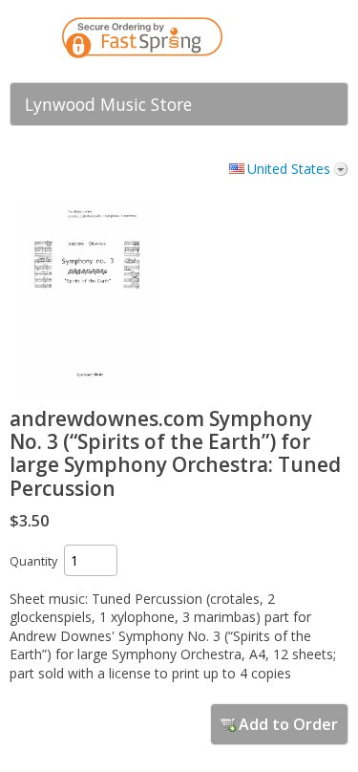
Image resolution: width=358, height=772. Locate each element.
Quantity (33, 561)
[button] (296, 41)
